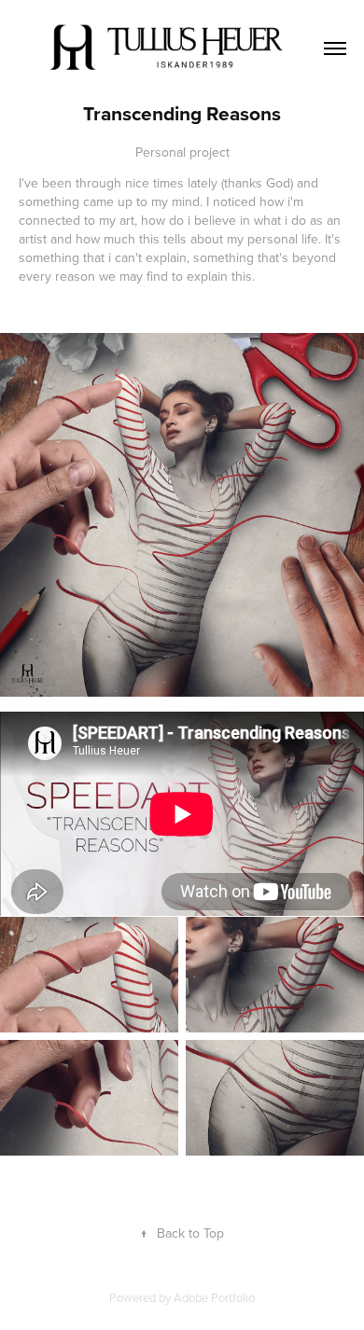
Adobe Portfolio (214, 1297)
